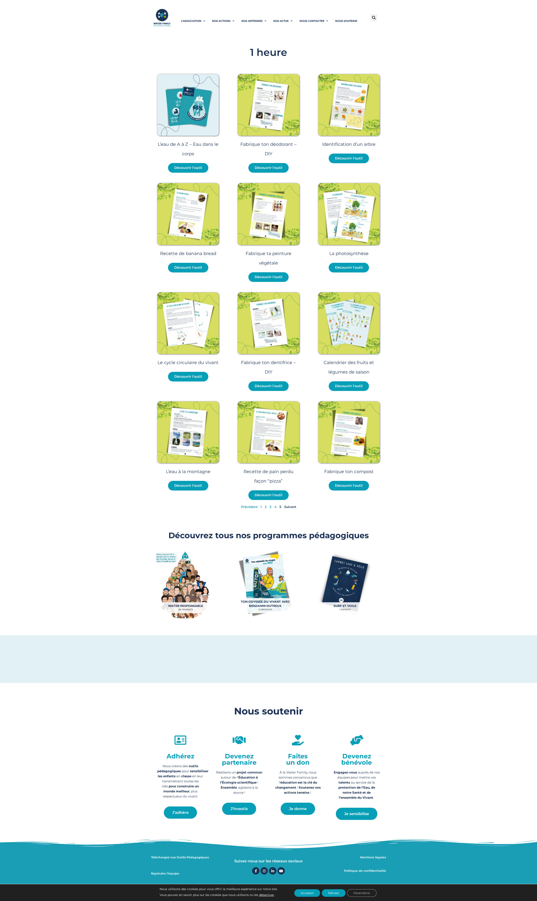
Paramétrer (361, 893)
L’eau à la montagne (188, 471)
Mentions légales (373, 857)
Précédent (249, 507)
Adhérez (180, 756)
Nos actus (281, 20)
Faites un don (298, 759)
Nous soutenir (346, 20)
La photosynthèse (349, 253)
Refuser (333, 893)
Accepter (307, 893)
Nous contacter (312, 20)
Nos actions (221, 20)
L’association (191, 20)
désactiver (266, 895)
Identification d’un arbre (348, 144)
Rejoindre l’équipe (165, 873)
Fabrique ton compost (349, 471)
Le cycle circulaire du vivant (188, 362)
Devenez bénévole (356, 759)
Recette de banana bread (188, 253)
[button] (373, 17)
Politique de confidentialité (365, 871)
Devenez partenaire (239, 759)
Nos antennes (252, 20)
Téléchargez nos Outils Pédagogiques (180, 857)
